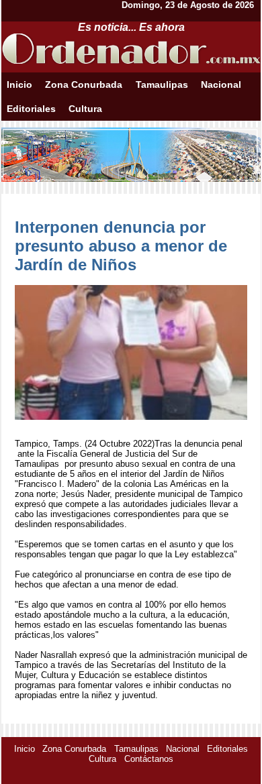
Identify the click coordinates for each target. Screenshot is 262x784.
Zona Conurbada (83, 84)
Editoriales (31, 108)
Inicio (19, 84)
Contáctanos (148, 759)
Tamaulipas (162, 84)
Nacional (221, 84)
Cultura (85, 108)
